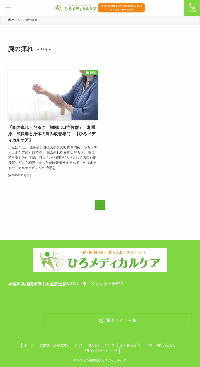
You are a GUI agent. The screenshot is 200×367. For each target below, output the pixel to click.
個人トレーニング (101, 345)
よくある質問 (130, 345)
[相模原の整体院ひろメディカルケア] (100, 8)
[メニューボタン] (8, 8)
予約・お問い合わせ (161, 345)
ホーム (29, 345)
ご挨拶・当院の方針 (55, 345)
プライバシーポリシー (100, 351)
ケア (78, 345)
